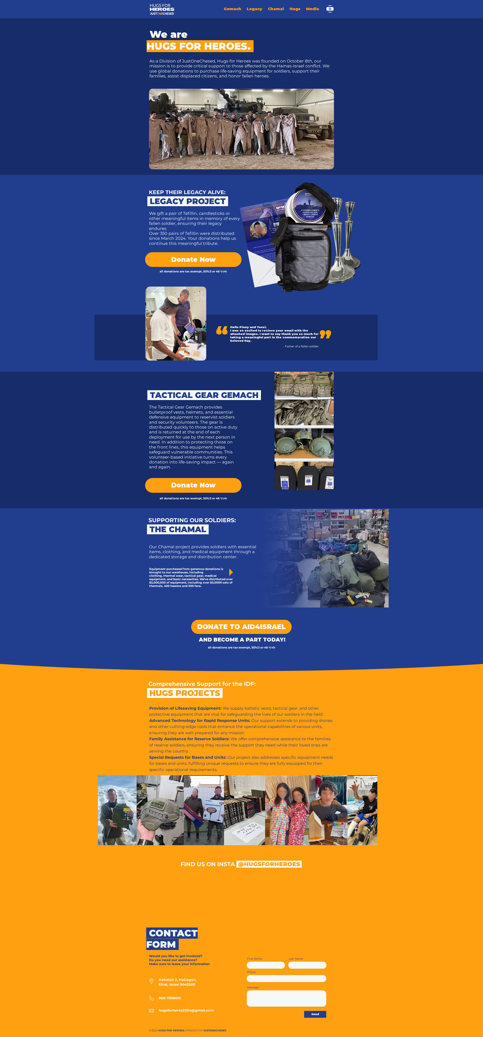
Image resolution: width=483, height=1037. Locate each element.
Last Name (296, 958)
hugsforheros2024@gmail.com (186, 1010)
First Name (254, 958)
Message (253, 987)
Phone (251, 972)
